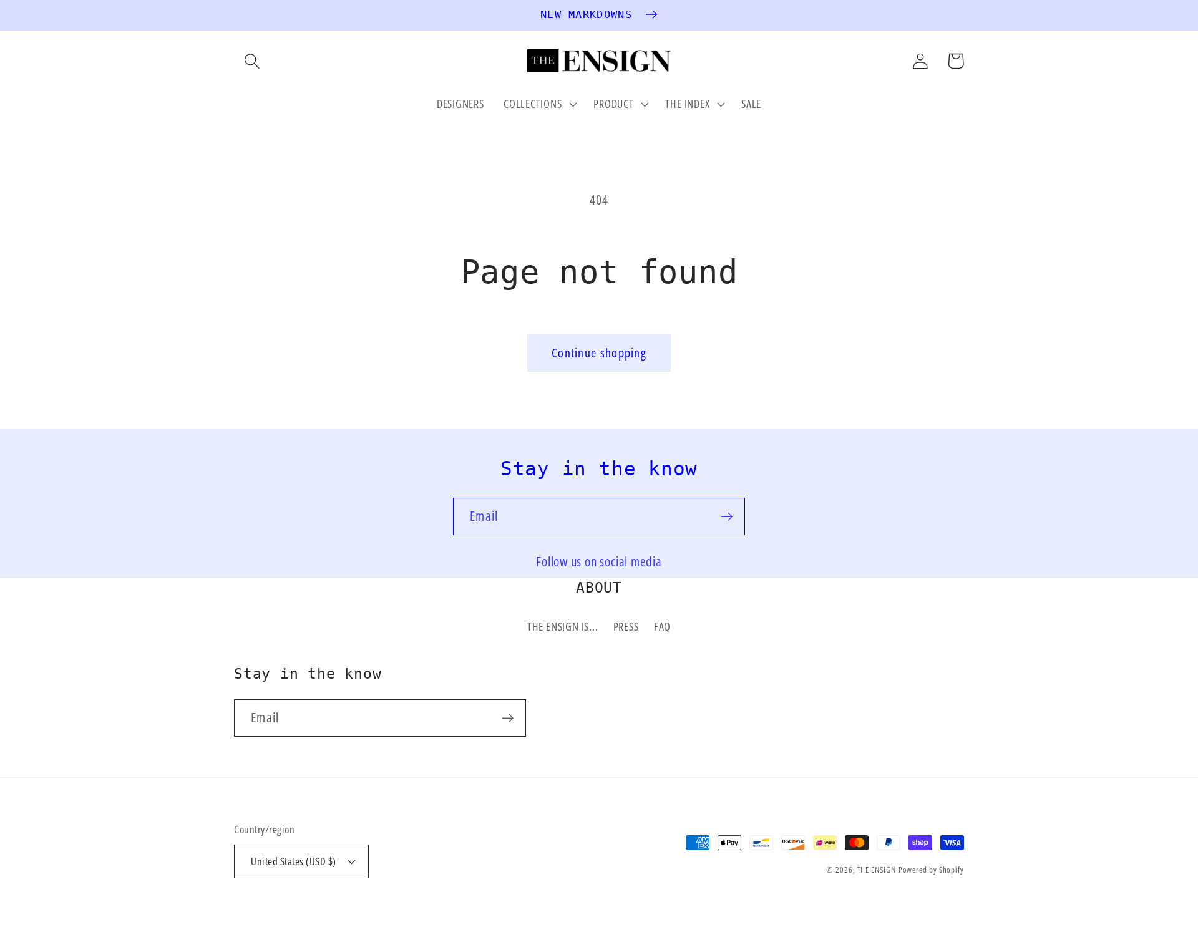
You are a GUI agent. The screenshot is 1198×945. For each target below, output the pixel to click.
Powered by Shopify (931, 869)
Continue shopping (599, 352)
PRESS (626, 626)
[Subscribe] (726, 517)
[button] (252, 61)
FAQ (662, 626)
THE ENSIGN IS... (562, 626)
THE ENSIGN (876, 869)
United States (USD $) (293, 861)
